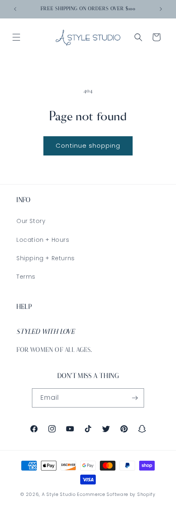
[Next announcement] (161, 9)
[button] (16, 37)
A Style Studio (59, 494)
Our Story (30, 221)
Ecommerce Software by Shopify (116, 494)
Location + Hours (43, 240)
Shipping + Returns (45, 258)
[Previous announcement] (15, 9)
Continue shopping (88, 145)
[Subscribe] (135, 398)
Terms (26, 277)
